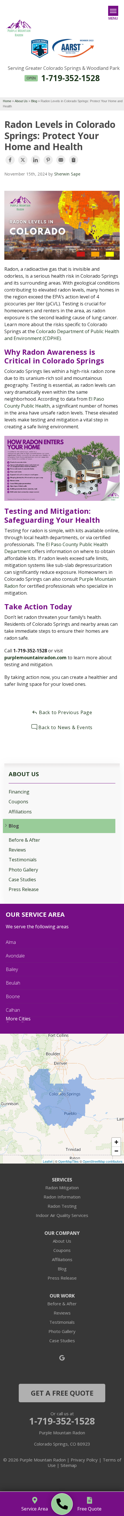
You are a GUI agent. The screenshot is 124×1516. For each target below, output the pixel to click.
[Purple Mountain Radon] (62, 1504)
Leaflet (47, 1161)
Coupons (18, 801)
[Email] (60, 160)
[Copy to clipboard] (73, 160)
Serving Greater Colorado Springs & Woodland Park (64, 68)
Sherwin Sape (67, 174)
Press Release (24, 889)
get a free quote (62, 1393)
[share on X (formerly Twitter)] (22, 160)
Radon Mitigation (62, 1187)
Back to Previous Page (64, 712)
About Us (24, 774)
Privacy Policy (84, 1460)
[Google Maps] (62, 1357)
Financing (19, 792)
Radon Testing (62, 1206)
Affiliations (20, 812)
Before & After (24, 840)
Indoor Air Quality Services (62, 1215)
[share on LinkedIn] (35, 160)
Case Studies (22, 879)
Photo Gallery (23, 870)
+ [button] (116, 1142)
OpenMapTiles (68, 1161)
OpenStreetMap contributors (103, 1161)
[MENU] (113, 11)
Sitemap (69, 1465)
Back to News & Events (65, 727)
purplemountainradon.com (35, 657)
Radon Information (62, 1197)
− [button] (116, 1151)
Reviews (17, 850)
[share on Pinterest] (48, 160)
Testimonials (23, 859)
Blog (14, 826)
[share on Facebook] (10, 160)
